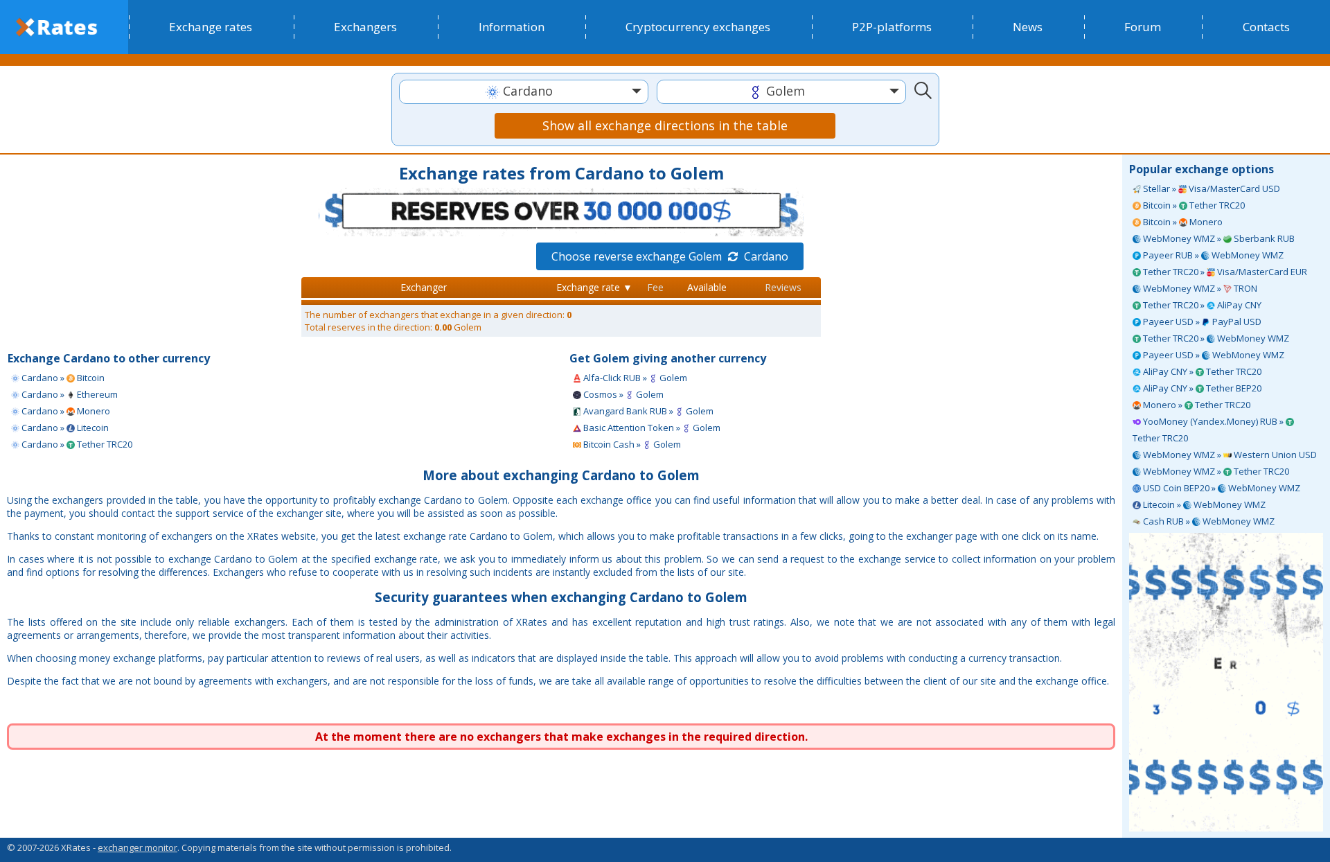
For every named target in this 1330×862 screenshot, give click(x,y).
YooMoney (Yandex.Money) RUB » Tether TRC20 (1209, 429)
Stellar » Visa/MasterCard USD (1210, 188)
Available (707, 287)
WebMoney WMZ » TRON (1199, 288)
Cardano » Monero (64, 411)
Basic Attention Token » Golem (650, 427)
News (1028, 27)
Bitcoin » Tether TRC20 (1193, 205)
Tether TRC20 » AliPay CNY (1201, 305)
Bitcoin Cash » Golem (631, 444)
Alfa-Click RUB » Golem (634, 377)
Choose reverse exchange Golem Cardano (669, 256)
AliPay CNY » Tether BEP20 (1201, 388)
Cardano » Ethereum (68, 394)
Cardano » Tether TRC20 (75, 444)
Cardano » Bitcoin (62, 377)
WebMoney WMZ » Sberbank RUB (1218, 238)
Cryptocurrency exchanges (698, 27)
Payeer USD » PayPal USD (1201, 321)
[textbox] (524, 91)
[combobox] (523, 92)
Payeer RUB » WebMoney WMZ (1212, 255)
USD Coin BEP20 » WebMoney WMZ (1220, 488)
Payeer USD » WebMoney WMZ (1212, 355)
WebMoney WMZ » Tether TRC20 (1215, 471)
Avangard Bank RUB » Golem (647, 411)
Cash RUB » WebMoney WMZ (1208, 521)
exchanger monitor (137, 847)
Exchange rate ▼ (594, 287)
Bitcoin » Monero (1182, 222)
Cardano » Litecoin (64, 427)
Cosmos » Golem (622, 394)
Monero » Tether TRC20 (1195, 404)
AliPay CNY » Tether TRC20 (1201, 371)
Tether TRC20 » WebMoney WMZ (1215, 338)
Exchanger (423, 287)
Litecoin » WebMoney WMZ (1203, 504)
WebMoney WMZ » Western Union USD (1229, 454)
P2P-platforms (892, 27)
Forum (1142, 27)
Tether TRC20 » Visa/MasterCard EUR (1224, 271)
